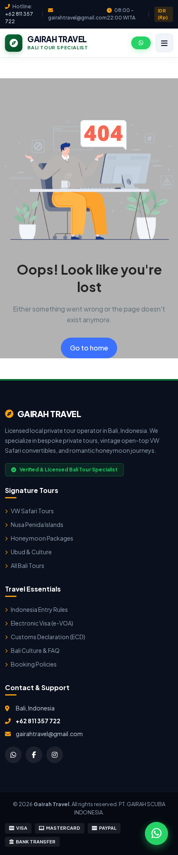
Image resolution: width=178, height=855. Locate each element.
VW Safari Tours (32, 510)
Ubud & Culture (31, 552)
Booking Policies (34, 664)
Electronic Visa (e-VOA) (42, 623)
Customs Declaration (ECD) (48, 636)
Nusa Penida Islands (37, 524)
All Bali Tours (27, 565)
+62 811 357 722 (38, 721)
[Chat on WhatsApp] (156, 833)
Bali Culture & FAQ (35, 650)
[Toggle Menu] (164, 43)
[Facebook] (34, 754)
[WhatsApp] (13, 754)
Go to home (89, 347)
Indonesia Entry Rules (39, 609)
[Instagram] (54, 754)
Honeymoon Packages (42, 538)
